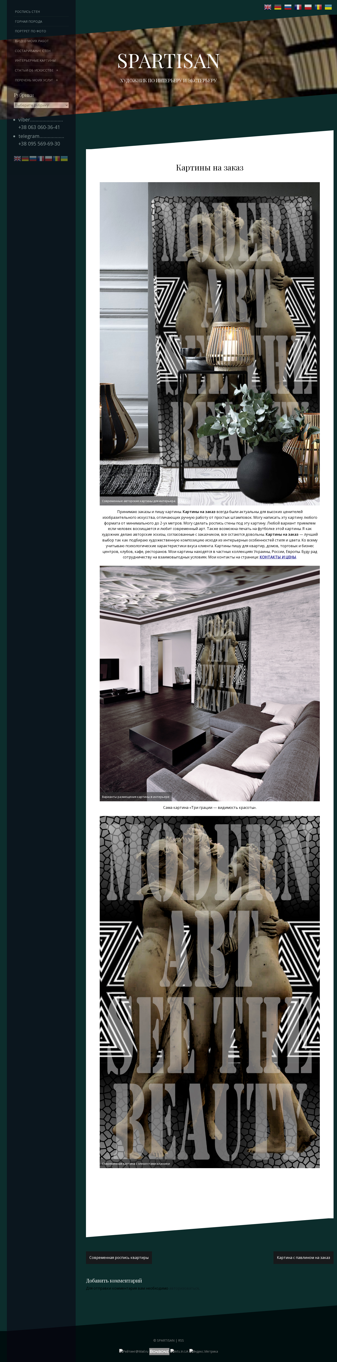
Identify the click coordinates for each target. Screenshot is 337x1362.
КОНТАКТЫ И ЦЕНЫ (278, 557)
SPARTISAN (168, 60)
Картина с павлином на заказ (303, 1257)
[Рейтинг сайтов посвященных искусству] (179, 1351)
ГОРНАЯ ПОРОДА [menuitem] (28, 21)
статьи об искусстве (34, 70)
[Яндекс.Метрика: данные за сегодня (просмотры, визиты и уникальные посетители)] (203, 1351)
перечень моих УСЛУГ (34, 80)
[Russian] (288, 7)
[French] (298, 7)
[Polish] (308, 7)
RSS (181, 1340)
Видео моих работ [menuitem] (32, 41)
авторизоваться (184, 1288)
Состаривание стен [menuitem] (32, 51)
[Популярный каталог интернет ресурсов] (159, 1351)
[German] (278, 7)
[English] (268, 7)
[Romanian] (318, 7)
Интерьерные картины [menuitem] (35, 60)
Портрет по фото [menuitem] (30, 31)
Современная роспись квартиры (119, 1257)
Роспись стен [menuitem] (27, 11)
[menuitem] (41, 70)
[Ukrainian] (328, 7)
